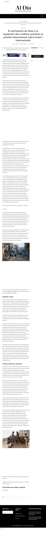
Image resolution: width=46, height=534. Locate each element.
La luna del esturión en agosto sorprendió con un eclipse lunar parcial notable (35, 513)
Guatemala (23, 28)
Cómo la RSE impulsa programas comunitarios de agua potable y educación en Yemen (35, 518)
